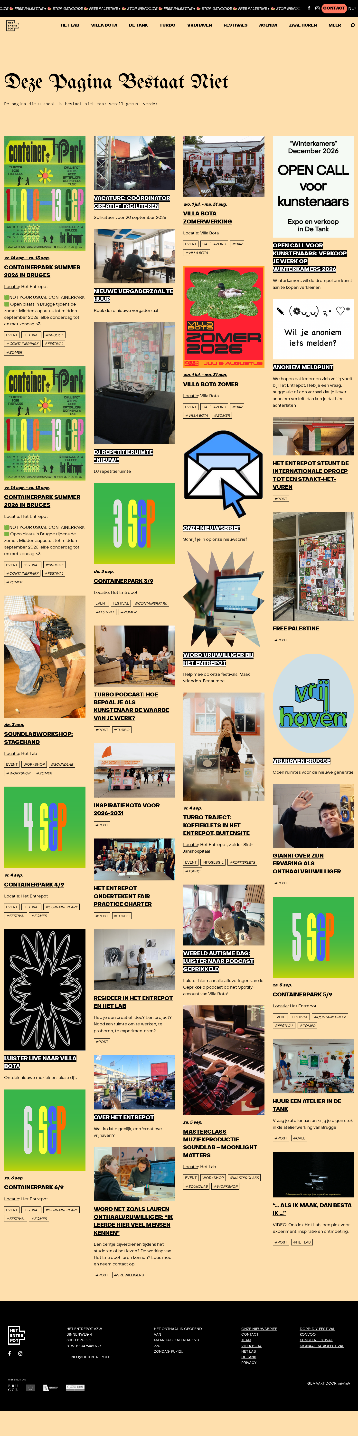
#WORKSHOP (18, 773)
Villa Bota (104, 25)
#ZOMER (14, 352)
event (12, 335)
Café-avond (214, 244)
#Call (299, 1138)
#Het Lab (302, 1242)
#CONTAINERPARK (22, 344)
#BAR (237, 244)
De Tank (138, 25)
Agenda (268, 25)
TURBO (168, 25)
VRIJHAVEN (199, 25)
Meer (335, 25)
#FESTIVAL (53, 344)
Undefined (344, 1384)
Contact (334, 8)
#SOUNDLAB (62, 764)
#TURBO (122, 730)
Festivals (235, 25)
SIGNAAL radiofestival (322, 1346)
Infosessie (213, 862)
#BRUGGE (54, 335)
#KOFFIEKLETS (242, 862)
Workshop (34, 764)
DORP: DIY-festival (317, 1329)
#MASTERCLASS (244, 1178)
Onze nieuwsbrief (259, 1329)
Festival (31, 335)
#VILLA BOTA (196, 253)
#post (280, 499)
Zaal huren (303, 25)
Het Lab (70, 25)
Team (246, 1340)
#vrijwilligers (129, 1275)
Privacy (248, 1362)
